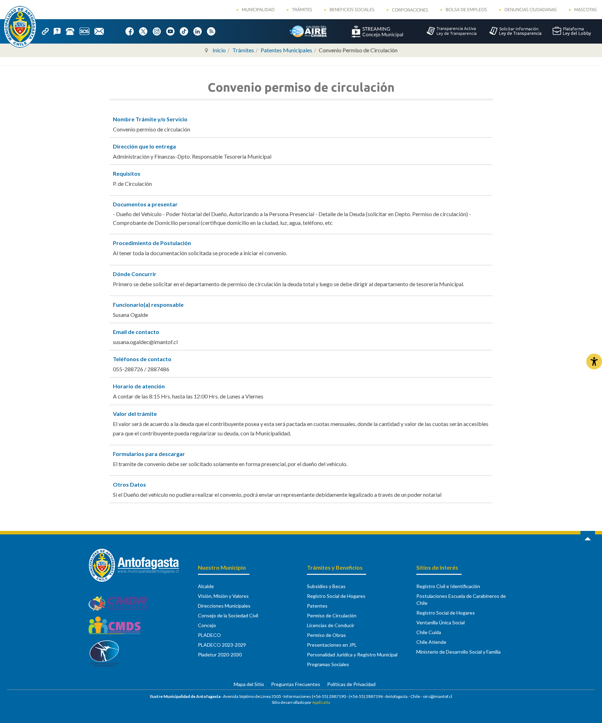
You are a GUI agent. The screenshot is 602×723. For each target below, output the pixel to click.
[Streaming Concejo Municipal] (377, 31)
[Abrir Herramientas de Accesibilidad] (594, 362)
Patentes (317, 606)
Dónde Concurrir (134, 274)
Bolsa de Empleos (466, 9)
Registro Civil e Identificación (448, 586)
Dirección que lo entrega (144, 146)
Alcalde (206, 586)
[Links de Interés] (48, 31)
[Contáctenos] (101, 31)
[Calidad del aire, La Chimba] (308, 31)
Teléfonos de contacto (142, 359)
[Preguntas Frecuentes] (59, 31)
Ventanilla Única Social (440, 622)
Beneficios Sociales (352, 9)
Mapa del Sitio (249, 684)
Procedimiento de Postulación (152, 242)
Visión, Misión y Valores (223, 596)
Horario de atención (139, 386)
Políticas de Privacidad (351, 684)
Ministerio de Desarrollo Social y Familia (458, 652)
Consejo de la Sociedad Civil (228, 615)
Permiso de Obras (326, 635)
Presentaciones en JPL (332, 645)
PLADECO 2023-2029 (222, 645)
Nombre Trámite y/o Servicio (150, 119)
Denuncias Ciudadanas (530, 9)
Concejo (207, 625)
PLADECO (209, 635)
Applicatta (321, 702)
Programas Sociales (328, 664)
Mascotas (585, 9)
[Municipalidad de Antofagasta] (20, 27)
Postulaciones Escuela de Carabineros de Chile (461, 599)
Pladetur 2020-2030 (220, 654)
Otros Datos (129, 484)
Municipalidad (258, 9)
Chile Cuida (428, 632)
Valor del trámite (135, 413)
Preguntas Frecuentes (295, 684)
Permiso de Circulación (331, 615)
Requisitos (126, 173)
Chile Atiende (431, 642)
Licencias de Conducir (330, 625)
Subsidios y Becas (326, 586)
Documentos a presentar (145, 204)
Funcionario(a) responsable (148, 304)
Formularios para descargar (149, 453)
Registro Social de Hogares (336, 596)
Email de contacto (136, 331)
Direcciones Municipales (224, 606)
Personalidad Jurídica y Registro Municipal (352, 654)
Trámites (302, 9)
